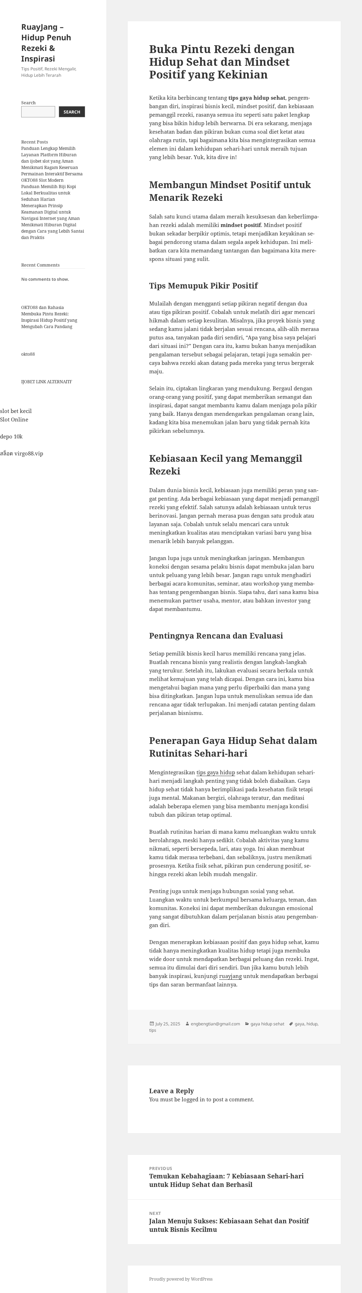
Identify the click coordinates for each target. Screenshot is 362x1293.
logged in (193, 1099)
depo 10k (11, 436)
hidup (311, 1024)
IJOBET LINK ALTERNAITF (46, 382)
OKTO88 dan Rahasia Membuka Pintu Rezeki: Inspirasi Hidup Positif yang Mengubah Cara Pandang (49, 317)
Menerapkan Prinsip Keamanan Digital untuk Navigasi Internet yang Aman (50, 212)
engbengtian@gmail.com (215, 1024)
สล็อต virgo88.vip (21, 453)
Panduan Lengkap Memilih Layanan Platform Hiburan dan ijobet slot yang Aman (49, 154)
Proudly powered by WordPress (180, 1279)
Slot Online (14, 419)
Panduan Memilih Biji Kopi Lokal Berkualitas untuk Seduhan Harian (48, 193)
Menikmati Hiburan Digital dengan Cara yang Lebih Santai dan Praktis (52, 231)
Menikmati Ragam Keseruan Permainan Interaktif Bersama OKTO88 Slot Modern (52, 173)
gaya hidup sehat (267, 1024)
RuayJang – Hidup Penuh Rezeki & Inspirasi (46, 42)
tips (152, 1030)
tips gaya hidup (216, 772)
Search (28, 103)
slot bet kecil (16, 410)
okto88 (28, 354)
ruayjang (230, 975)
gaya (299, 1024)
